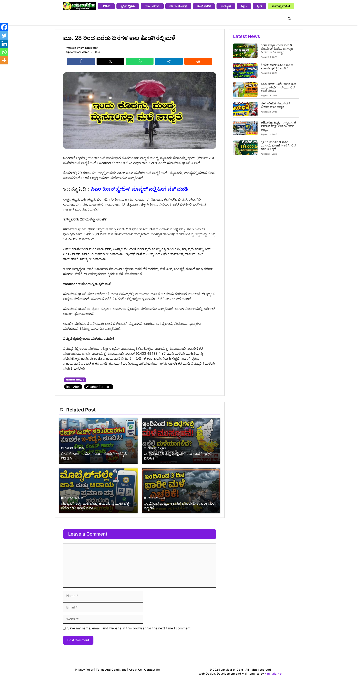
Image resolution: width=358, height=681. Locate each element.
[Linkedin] (4, 44)
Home (106, 6)
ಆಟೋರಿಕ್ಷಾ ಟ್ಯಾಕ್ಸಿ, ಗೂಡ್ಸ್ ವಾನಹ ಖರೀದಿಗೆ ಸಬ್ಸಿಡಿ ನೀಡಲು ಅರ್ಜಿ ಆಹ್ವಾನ (278, 126)
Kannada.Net (274, 673)
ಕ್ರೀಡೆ (259, 6)
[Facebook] (4, 27)
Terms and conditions (111, 669)
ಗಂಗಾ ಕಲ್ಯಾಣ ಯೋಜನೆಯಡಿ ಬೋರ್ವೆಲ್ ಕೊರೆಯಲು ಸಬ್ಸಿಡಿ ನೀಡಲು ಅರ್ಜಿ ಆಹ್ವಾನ (277, 48)
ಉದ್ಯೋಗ (226, 6)
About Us (135, 669)
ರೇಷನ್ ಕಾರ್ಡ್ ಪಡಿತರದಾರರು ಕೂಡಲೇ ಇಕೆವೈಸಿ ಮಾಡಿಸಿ (277, 66)
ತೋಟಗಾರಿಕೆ (204, 6)
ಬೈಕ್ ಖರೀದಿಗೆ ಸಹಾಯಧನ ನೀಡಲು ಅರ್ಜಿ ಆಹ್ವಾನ (275, 105)
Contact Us (152, 669)
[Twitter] (4, 35)
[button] (289, 18)
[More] (4, 60)
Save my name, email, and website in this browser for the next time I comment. (129, 628)
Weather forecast (98, 387)
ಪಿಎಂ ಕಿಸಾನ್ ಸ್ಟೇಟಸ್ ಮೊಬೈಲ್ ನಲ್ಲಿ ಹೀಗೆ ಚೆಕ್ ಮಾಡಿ (139, 189)
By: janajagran (89, 47)
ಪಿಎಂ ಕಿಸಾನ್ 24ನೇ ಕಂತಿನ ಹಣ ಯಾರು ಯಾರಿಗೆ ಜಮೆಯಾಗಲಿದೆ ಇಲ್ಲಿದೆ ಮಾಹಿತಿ (278, 87)
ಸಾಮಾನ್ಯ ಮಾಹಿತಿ (281, 6)
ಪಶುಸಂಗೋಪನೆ (178, 6)
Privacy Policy (84, 669)
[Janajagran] (79, 6)
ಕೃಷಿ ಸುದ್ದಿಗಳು (128, 6)
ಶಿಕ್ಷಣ (244, 6)
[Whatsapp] (4, 52)
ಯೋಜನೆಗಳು (152, 6)
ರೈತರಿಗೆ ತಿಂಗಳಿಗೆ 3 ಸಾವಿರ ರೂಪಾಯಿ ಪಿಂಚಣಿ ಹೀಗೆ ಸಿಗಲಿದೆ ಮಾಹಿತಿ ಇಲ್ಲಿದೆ (278, 145)
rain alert (73, 387)
